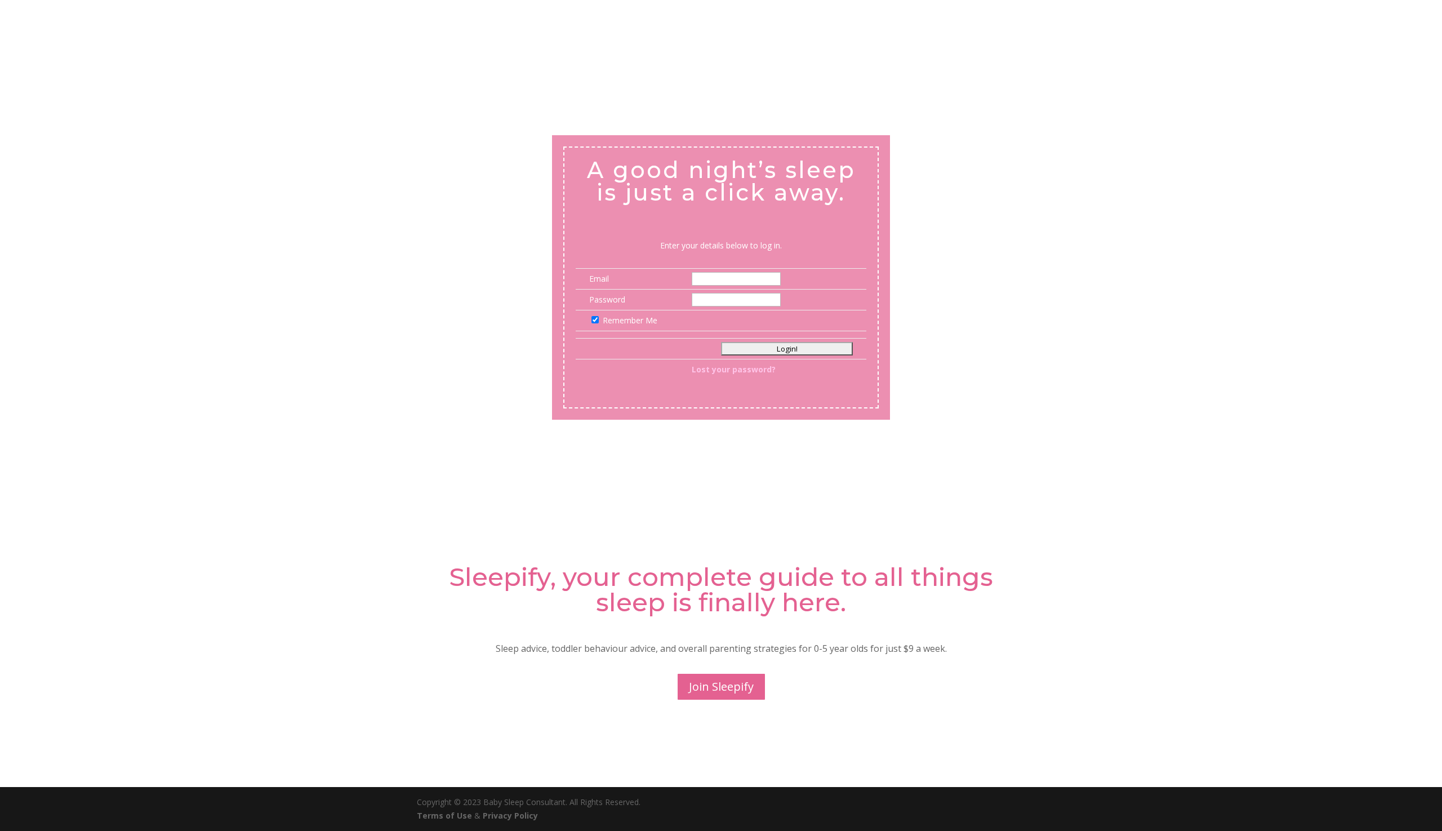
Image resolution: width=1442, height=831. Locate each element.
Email (599, 278)
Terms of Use (445, 815)
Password (607, 299)
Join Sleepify (721, 686)
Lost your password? (734, 369)
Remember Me (630, 320)
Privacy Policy (510, 815)
